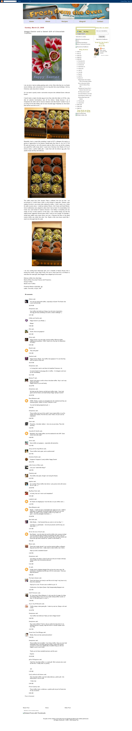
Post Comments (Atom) (33, 710)
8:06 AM (31, 693)
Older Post (68, 707)
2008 (78, 59)
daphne (31, 481)
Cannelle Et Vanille (34, 431)
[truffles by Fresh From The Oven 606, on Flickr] (46, 138)
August (80, 68)
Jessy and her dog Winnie (36, 448)
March (79, 77)
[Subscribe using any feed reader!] (81, 42)
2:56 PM (31, 637)
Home (31, 21)
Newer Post (26, 707)
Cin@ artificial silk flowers (36, 674)
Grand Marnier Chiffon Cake (84, 95)
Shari (30, 421)
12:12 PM (31, 385)
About (47, 21)
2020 (78, 51)
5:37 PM (31, 445)
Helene (31, 299)
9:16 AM (31, 353)
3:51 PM (31, 629)
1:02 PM (31, 407)
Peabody (31, 473)
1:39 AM (31, 671)
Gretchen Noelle (33, 457)
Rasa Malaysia (33, 398)
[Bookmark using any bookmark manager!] (84, 40)
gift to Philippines (34, 659)
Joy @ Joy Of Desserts (35, 603)
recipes (36, 288)
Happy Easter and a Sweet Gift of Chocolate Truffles (44, 32)
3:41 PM (31, 589)
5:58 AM (31, 326)
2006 (78, 106)
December (80, 61)
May (79, 74)
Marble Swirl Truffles (29, 283)
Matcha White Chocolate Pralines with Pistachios (37, 280)
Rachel (31, 348)
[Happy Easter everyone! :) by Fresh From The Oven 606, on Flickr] (47, 80)
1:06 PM (31, 470)
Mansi (30, 544)
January (80, 102)
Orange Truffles (28, 281)
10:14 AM (31, 362)
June (79, 72)
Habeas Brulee (61, 270)
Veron (30, 440)
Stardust (31, 356)
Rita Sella (31, 519)
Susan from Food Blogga (36, 632)
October (80, 64)
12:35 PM (31, 395)
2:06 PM (31, 418)
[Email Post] (41, 286)
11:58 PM (31, 516)
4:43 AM (31, 496)
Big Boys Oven (33, 491)
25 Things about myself (83, 91)
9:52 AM (31, 541)
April (79, 76)
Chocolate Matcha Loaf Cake (85, 93)
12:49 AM (31, 656)
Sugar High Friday (40, 272)
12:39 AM (31, 305)
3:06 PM (31, 618)
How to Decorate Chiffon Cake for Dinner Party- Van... (84, 85)
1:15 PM (31, 504)
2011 (78, 53)
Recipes (65, 21)
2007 (78, 104)
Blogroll (82, 21)
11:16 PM (31, 610)
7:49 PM (31, 600)
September (81, 66)
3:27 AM (31, 315)
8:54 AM (31, 345)
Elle (30, 329)
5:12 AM (31, 564)
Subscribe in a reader (81, 36)
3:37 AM (31, 528)
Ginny (30, 337)
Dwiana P (31, 378)
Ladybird (31, 499)
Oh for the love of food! (35, 531)
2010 (78, 55)
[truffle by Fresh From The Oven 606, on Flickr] (47, 266)
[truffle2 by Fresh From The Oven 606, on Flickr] (47, 197)
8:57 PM (31, 453)
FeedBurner (104, 39)
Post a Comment (29, 696)
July (79, 70)
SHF (40, 288)
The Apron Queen (34, 578)
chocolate (30, 288)
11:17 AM (31, 375)
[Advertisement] (83, 143)
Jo (29, 567)
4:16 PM (31, 428)
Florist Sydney (33, 686)
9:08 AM (31, 575)
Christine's (31, 204)
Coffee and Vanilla (34, 318)
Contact (100, 21)
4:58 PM (31, 437)
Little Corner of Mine (34, 465)
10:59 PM (31, 487)
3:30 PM (31, 553)
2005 (78, 108)
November (80, 62)
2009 (78, 57)
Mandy (103, 48)
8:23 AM (31, 334)
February (80, 100)
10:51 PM (31, 462)
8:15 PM (31, 478)
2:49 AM (31, 683)
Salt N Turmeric (33, 593)
